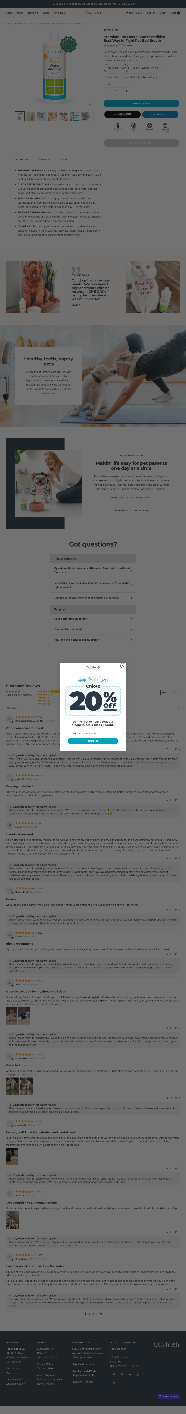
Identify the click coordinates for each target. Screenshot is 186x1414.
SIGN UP (93, 741)
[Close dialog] (122, 665)
